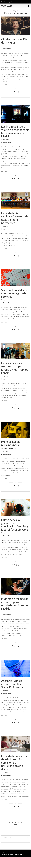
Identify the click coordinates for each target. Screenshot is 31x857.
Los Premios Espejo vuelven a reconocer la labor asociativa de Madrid (15, 131)
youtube (22, 854)
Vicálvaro (6, 6)
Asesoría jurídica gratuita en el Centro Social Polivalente (14, 684)
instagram (10, 854)
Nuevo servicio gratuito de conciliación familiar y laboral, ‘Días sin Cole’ (14, 524)
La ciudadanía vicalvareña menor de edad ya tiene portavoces (14, 218)
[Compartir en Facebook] (12, 92)
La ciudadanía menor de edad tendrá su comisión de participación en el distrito (14, 762)
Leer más (4, 84)
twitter (17, 854)
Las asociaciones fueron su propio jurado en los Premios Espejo (14, 368)
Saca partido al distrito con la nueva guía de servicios (15, 293)
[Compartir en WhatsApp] (16, 92)
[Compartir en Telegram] (18, 92)
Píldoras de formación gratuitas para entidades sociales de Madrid (15, 603)
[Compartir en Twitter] (14, 92)
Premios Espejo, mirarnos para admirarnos (11, 445)
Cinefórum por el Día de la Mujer (14, 40)
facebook (4, 854)
